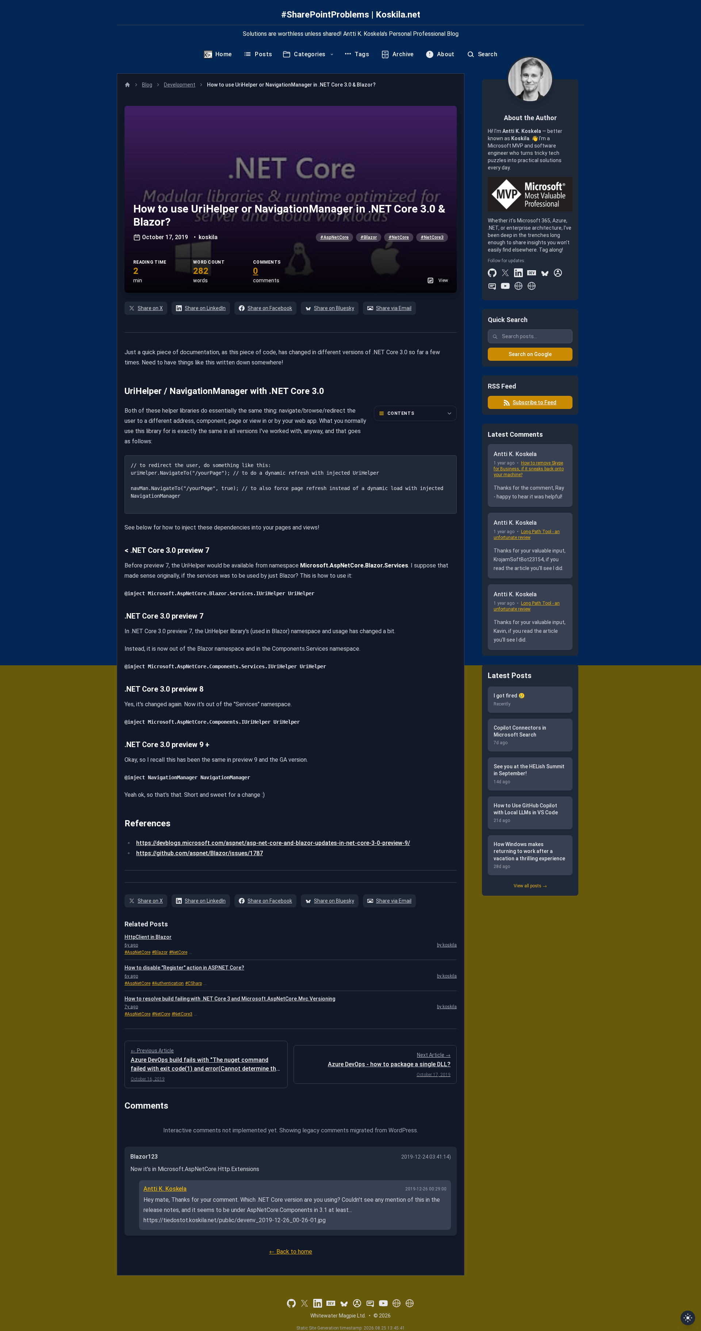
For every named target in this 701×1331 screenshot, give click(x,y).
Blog (147, 85)
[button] (291, 199)
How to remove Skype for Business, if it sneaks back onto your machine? (529, 469)
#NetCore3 (432, 237)
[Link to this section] (119, 391)
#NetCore (398, 237)
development (179, 85)
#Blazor (368, 237)
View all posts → (530, 885)
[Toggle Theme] (688, 1318)
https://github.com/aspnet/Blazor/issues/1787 (199, 853)
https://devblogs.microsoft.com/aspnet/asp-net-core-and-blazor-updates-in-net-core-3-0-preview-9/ (273, 842)
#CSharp (193, 983)
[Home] (127, 85)
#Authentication (168, 983)
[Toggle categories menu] (332, 54)
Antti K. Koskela (165, 1188)
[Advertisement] (530, 1014)
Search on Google (530, 354)
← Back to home (290, 1251)
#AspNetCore (334, 237)
